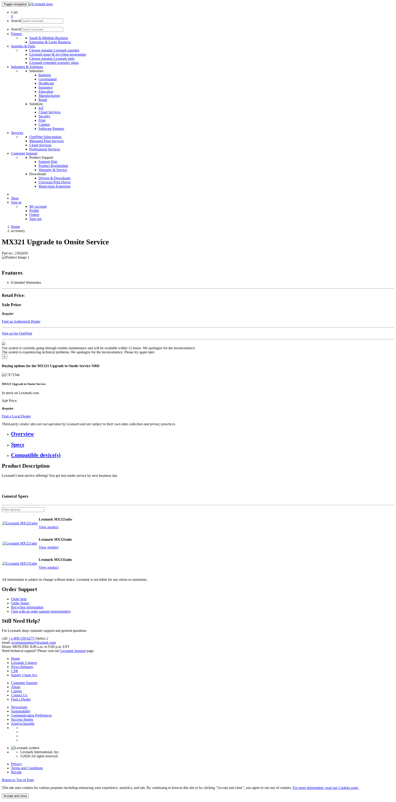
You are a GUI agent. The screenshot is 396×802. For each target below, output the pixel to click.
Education (45, 91)
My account (38, 206)
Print (41, 120)
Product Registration (53, 166)
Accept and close (15, 796)
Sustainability (20, 711)
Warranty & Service (52, 170)
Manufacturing (49, 96)
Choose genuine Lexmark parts (51, 58)
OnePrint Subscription (45, 137)
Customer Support (24, 683)
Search (16, 21)
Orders (34, 215)
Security (44, 116)
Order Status (20, 603)
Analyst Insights (22, 724)
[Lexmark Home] (41, 4)
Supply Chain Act (24, 675)
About (15, 687)
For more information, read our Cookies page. (326, 788)
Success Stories (22, 719)
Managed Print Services (46, 141)
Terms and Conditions (27, 768)
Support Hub (47, 162)
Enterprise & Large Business (50, 42)
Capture (44, 124)
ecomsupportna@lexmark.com (33, 642)
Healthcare (46, 83)
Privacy (16, 764)
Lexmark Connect (24, 663)
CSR (14, 671)
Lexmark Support (73, 651)
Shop (15, 198)
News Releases (22, 667)
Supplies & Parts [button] (23, 46)
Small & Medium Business (48, 38)
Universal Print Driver (54, 182)
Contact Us (19, 695)
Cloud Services (49, 112)
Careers (16, 691)
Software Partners (51, 129)
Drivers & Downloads (54, 178)
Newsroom (19, 707)
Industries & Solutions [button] (27, 67)
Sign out (35, 219)
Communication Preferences (31, 715)
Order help (19, 599)
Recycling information (27, 607)
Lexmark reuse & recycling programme (57, 54)
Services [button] (17, 133)
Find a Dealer (21, 699)
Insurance (45, 87)
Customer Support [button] (24, 153)
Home (15, 227)
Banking (44, 75)
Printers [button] (16, 34)
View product (48, 527)
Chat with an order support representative (41, 611)
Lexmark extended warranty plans (54, 63)
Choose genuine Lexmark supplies (54, 50)
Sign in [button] (16, 202)
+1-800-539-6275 (21, 638)
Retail (42, 100)
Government (47, 79)
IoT (41, 108)
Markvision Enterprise (54, 186)
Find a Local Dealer (16, 416)
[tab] (202, 434)
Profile (34, 211)
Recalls (16, 772)
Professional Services (44, 149)
